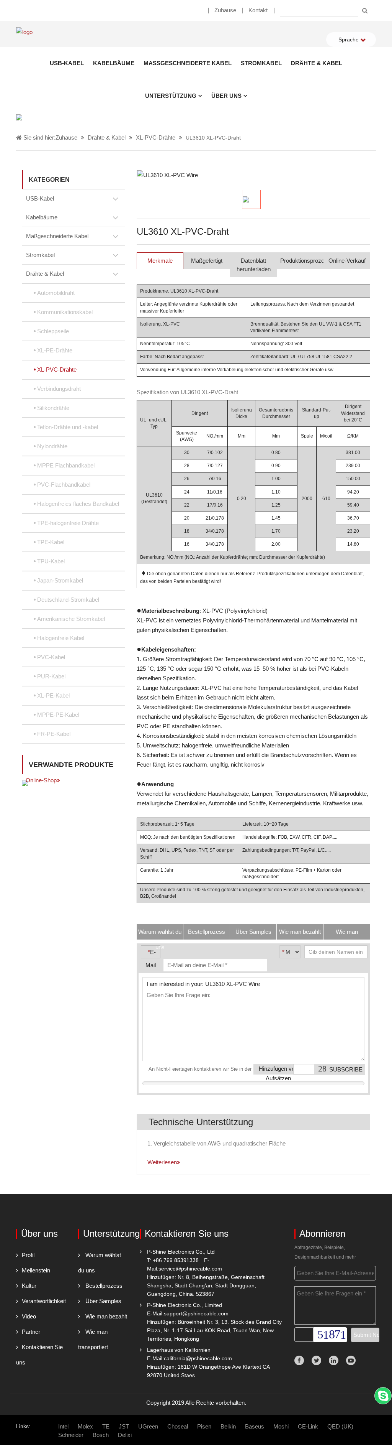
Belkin (228, 1426)
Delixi (125, 1435)
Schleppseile (53, 331)
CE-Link (308, 1426)
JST (124, 1426)
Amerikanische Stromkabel (71, 619)
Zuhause (225, 10)
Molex (85, 1426)
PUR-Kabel (51, 676)
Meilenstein (36, 1270)
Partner (31, 1331)
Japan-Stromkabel (60, 580)
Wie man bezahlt (106, 1316)
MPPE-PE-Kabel (58, 714)
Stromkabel (261, 63)
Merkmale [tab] (160, 260)
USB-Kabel (67, 63)
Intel (63, 1426)
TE (105, 1426)
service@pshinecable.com (190, 1269)
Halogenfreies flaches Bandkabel (78, 503)
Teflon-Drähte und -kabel (67, 427)
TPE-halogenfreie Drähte (68, 523)
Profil (28, 1255)
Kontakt (258, 10)
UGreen (148, 1426)
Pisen (204, 1426)
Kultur (29, 1285)
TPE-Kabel (50, 542)
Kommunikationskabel (65, 312)
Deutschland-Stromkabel (68, 599)
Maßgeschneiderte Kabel (188, 63)
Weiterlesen (162, 1162)
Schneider (70, 1435)
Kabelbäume (113, 63)
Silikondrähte (53, 408)
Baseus (254, 1426)
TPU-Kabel (51, 561)
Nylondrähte (52, 446)
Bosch (101, 1435)
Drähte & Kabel (316, 63)
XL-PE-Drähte (54, 350)
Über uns (226, 95)
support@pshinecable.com (196, 1313)
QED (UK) (340, 1426)
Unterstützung (170, 95)
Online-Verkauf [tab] (347, 260)
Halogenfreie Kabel (60, 638)
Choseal (177, 1426)
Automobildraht (56, 293)
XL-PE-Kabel (53, 695)
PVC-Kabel (51, 657)
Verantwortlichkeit (44, 1301)
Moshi (281, 1426)
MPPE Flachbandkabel (66, 465)
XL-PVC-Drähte (155, 137)
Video (29, 1316)
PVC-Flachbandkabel (63, 484)
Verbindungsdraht (59, 388)
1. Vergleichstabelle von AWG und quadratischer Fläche (216, 1143)
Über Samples (103, 1301)
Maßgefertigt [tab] (206, 260)
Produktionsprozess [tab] (301, 260)
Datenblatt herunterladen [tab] (254, 264)
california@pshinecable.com (198, 1358)
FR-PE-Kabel (53, 734)
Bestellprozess (103, 1285)
